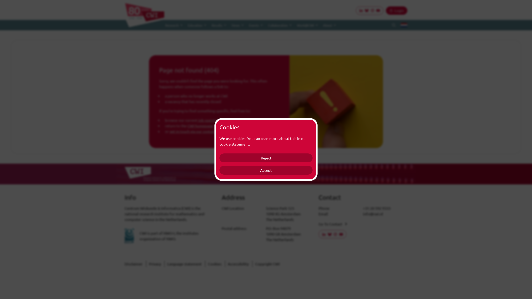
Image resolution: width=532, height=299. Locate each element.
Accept (266, 170)
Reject (266, 158)
